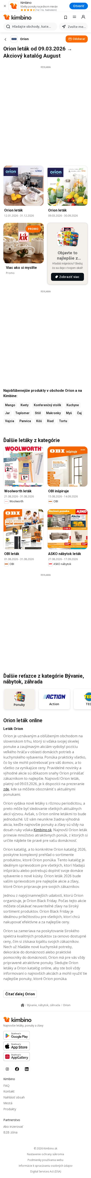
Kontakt (9, 1091)
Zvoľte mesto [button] (77, 27)
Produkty (9, 1109)
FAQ (6, 1085)
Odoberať (79, 39)
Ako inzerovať (13, 1126)
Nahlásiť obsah (14, 1097)
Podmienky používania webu (45, 1160)
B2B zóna (10, 1132)
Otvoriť (78, 6)
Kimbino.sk (43, 829)
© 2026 (45, 1148)
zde (6, 789)
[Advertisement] (45, 114)
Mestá (7, 1103)
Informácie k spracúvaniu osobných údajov (45, 1166)
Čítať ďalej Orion (20, 994)
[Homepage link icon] (22, 1005)
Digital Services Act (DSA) (45, 1171)
